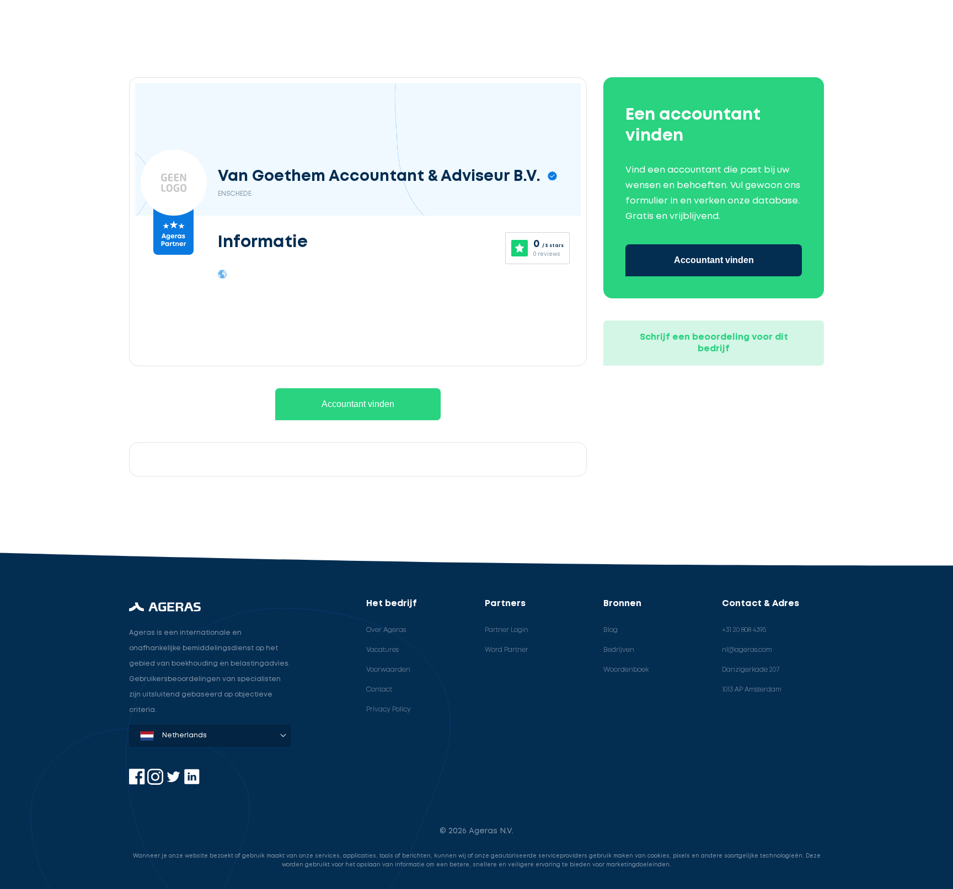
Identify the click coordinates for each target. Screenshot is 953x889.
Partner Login (506, 630)
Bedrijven (618, 650)
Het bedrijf (391, 603)
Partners (505, 603)
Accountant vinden (358, 404)
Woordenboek (626, 670)
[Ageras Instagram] (156, 782)
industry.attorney (102, 520)
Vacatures (382, 650)
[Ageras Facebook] (138, 782)
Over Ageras (386, 630)
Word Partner (506, 650)
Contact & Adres (760, 603)
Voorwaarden (388, 670)
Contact (379, 690)
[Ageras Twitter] (174, 782)
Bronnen (622, 603)
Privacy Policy (388, 709)
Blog (610, 630)
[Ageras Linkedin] (192, 782)
